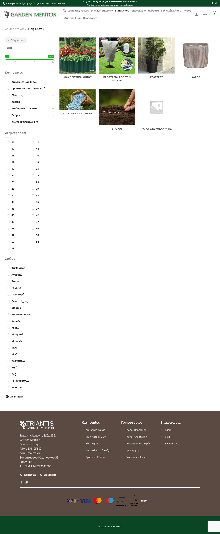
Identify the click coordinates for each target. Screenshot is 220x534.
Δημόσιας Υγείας (78, 10)
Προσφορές (90, 18)
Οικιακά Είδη (72, 18)
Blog (167, 436)
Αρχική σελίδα (14, 29)
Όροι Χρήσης (132, 450)
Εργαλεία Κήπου (171, 10)
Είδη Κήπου (122, 10)
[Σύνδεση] (196, 14)
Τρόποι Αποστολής (136, 436)
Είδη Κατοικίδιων (102, 10)
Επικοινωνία (172, 443)
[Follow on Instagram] (216, 3)
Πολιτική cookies (135, 457)
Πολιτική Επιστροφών (138, 443)
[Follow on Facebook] (212, 3)
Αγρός (187, 10)
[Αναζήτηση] (64, 10)
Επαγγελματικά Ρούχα (145, 10)
